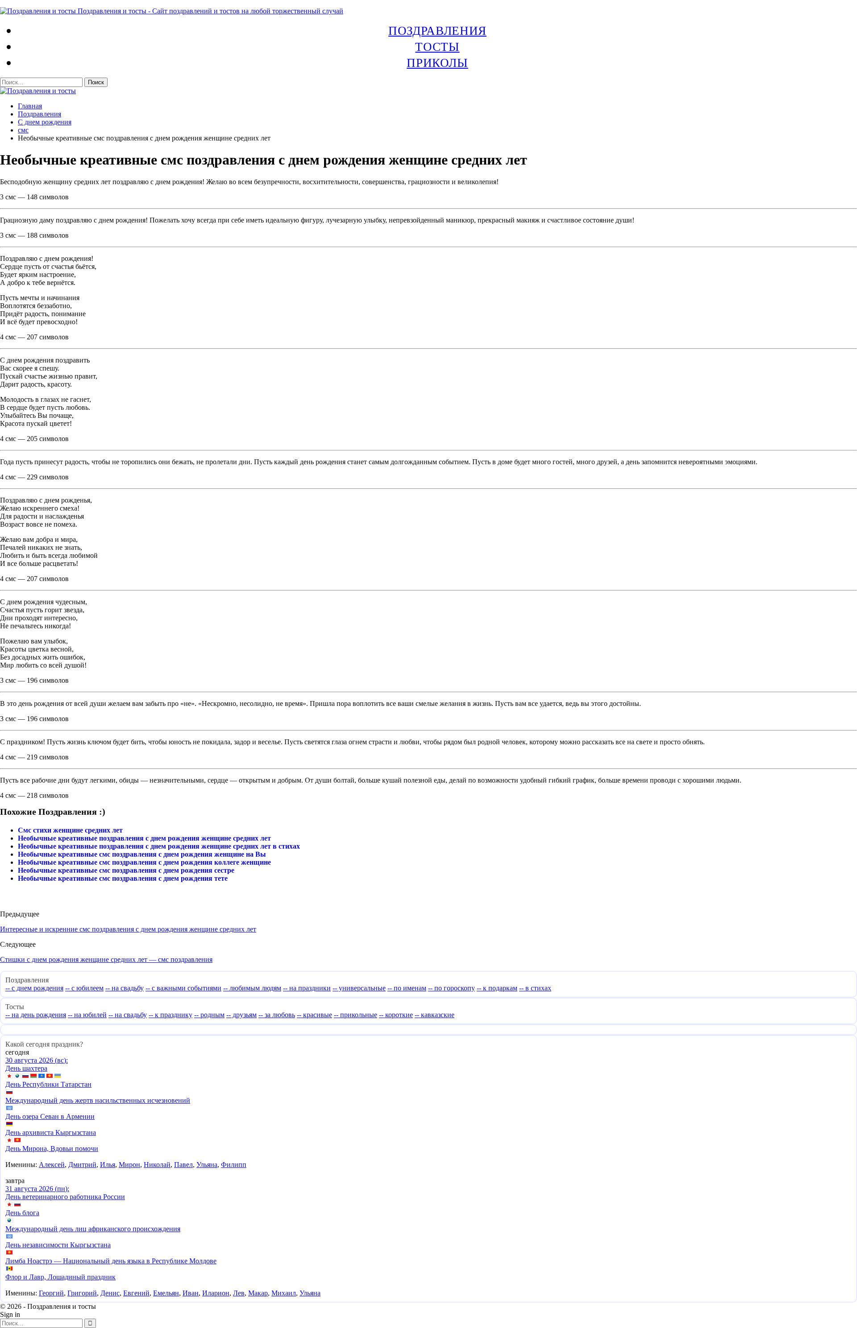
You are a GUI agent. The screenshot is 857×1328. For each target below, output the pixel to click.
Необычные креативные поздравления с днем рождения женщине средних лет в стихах (159, 846)
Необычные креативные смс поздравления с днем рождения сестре (126, 870)
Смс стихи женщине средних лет (70, 830)
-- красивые (314, 1015)
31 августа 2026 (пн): (37, 1188)
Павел (183, 1164)
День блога (22, 1213)
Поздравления (437, 30)
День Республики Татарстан (48, 1084)
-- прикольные (355, 1015)
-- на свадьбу (124, 988)
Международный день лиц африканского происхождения (92, 1229)
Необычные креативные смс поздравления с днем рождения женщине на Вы (142, 854)
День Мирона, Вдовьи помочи (51, 1148)
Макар (258, 1293)
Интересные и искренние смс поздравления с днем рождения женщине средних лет (128, 929)
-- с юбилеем (84, 988)
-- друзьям (241, 1015)
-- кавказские (434, 1015)
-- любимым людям (252, 988)
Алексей (52, 1164)
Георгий (51, 1293)
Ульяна (206, 1164)
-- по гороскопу (451, 988)
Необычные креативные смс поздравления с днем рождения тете (123, 878)
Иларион (215, 1293)
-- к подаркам (497, 988)
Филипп (233, 1164)
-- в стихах (535, 988)
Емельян (166, 1293)
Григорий (82, 1293)
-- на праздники (307, 988)
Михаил (283, 1293)
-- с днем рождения (34, 988)
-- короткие (396, 1015)
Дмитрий (82, 1164)
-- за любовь (276, 1015)
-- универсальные (359, 988)
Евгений (136, 1293)
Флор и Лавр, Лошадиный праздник (60, 1277)
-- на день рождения (35, 1015)
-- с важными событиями (183, 988)
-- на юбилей (87, 1015)
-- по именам (406, 988)
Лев (239, 1293)
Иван (191, 1293)
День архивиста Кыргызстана (50, 1132)
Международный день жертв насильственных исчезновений (97, 1100)
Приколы (437, 62)
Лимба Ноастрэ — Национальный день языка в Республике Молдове (110, 1261)
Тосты (437, 46)
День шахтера (26, 1068)
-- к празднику (170, 1015)
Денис (110, 1293)
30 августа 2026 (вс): (36, 1060)
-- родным (209, 1015)
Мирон (129, 1164)
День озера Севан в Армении (50, 1116)
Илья (107, 1164)
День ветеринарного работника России (65, 1196)
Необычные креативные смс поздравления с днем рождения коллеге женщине (144, 862)
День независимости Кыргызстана (58, 1245)
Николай (157, 1164)
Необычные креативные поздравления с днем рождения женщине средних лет (144, 838)
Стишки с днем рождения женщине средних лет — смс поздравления (106, 959)
